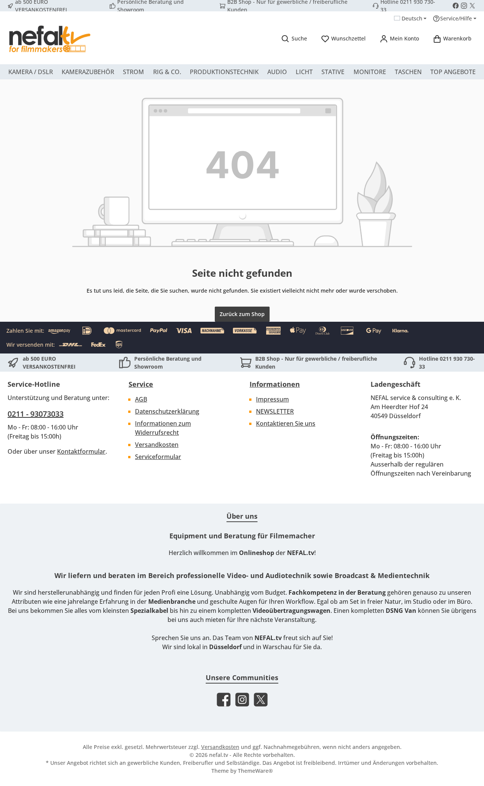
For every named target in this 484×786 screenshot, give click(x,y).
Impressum (272, 399)
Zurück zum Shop (242, 314)
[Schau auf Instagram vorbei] (464, 5)
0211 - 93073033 (36, 414)
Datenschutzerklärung (167, 411)
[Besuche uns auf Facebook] (455, 5)
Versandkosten (156, 444)
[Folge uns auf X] (472, 5)
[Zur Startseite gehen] (49, 38)
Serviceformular (158, 457)
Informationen (275, 384)
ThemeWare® (255, 770)
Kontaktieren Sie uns (285, 423)
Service (141, 384)
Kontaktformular (81, 451)
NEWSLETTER (275, 411)
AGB (141, 399)
